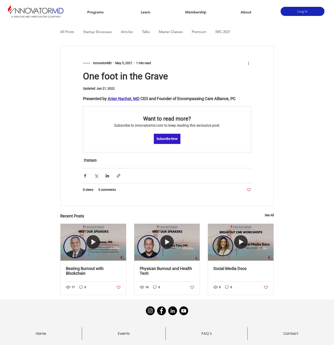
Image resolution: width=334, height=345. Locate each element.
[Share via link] (118, 176)
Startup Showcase (97, 32)
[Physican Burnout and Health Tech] (167, 242)
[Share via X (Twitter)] (96, 176)
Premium (199, 32)
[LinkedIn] (172, 310)
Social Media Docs (230, 268)
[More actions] (248, 63)
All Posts (67, 32)
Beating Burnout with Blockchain (85, 271)
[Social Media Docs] (241, 242)
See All (269, 215)
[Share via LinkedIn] (107, 176)
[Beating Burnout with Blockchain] (93, 242)
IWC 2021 (222, 32)
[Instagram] (150, 310)
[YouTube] (183, 310)
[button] (95, 12)
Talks (146, 32)
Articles (127, 32)
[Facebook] (161, 310)
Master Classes (171, 32)
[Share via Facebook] (85, 176)
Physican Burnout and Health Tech (166, 271)
